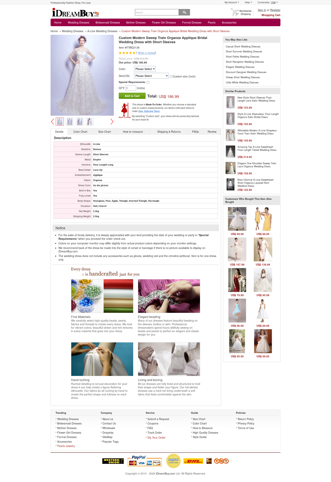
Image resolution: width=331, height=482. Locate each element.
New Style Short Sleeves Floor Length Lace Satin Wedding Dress (256, 99)
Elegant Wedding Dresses (240, 67)
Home (57, 22)
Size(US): (124, 76)
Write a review (146, 53)
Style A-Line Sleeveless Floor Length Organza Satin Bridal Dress (258, 115)
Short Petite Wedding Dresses (242, 56)
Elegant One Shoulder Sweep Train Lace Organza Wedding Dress (257, 164)
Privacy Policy (246, 423)
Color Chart (200, 423)
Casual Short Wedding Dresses (243, 46)
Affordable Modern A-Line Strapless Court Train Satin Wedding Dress (257, 131)
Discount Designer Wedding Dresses (246, 72)
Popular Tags (110, 441)
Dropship (107, 432)
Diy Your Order (156, 437)
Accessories (229, 22)
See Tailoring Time (149, 111)
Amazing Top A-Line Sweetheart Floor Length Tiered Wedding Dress (257, 148)
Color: (122, 69)
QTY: (122, 88)
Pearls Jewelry (66, 446)
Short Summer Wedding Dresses (244, 51)
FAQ (150, 428)
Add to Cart (132, 96)
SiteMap (107, 437)
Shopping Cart (270, 15)
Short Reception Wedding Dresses (245, 61)
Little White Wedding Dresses (242, 82)
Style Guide (200, 437)
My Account (231, 2)
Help (247, 2)
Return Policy (246, 419)
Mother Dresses (136, 22)
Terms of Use (246, 428)
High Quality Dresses (205, 432)
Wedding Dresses (78, 22)
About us (107, 419)
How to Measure (203, 428)
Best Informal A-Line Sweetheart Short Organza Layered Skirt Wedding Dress (256, 182)
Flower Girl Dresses (164, 22)
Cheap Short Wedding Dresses (243, 77)
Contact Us (109, 423)
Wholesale (108, 428)
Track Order (154, 432)
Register (275, 10)
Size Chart (199, 419)
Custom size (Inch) (184, 76)
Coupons (152, 423)
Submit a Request (158, 419)
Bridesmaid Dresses (108, 22)
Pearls (211, 22)
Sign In (262, 10)
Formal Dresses (192, 22)
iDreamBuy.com (165, 473)
